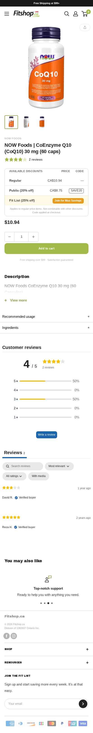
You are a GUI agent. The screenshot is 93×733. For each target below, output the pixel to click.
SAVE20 (76, 190)
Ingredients (46, 328)
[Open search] (66, 13)
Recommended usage (46, 316)
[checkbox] (38, 476)
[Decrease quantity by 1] (9, 237)
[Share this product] (84, 27)
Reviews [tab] (14, 452)
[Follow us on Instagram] (14, 636)
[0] (85, 14)
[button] (46, 381)
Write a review (46, 434)
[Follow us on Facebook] (6, 636)
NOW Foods (13, 138)
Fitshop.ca (15, 616)
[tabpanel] (46, 499)
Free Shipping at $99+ (46, 3)
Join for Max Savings (68, 200)
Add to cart (46, 248)
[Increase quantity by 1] (33, 237)
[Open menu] (7, 14)
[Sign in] (75, 13)
